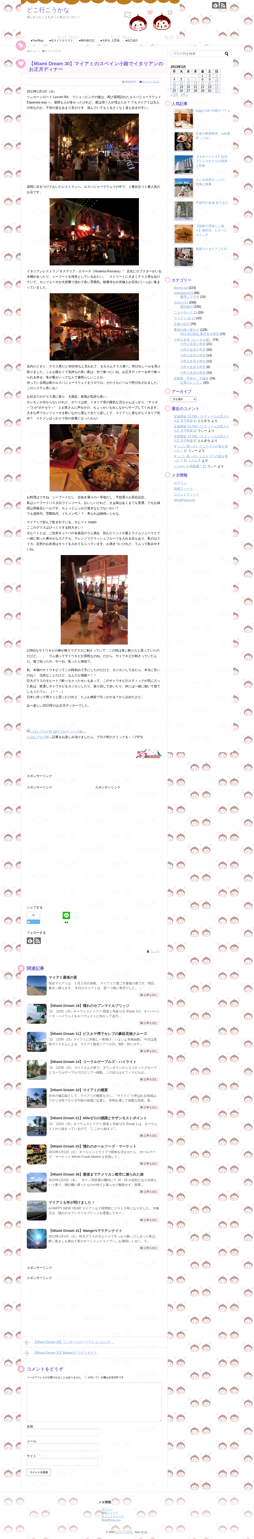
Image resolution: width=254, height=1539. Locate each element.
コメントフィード (186, 494)
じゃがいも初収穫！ (188, 466)
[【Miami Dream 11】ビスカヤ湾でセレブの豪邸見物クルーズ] (37, 1042)
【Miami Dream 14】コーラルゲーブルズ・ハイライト (93, 1062)
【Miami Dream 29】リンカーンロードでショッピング (73, 1342)
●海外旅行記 (86, 40)
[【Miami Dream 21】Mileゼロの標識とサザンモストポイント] (37, 1126)
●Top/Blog (37, 40)
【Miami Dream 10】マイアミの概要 (78, 1090)
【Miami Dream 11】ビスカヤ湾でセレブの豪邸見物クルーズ (100, 1034)
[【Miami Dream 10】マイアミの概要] (37, 1098)
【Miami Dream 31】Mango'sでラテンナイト (65, 1352)
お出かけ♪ (181, 302)
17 (216, 83)
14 (195, 83)
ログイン (180, 483)
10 (216, 79)
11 (174, 83)
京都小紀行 (182, 324)
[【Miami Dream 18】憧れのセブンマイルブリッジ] (37, 1014)
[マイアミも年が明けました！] (37, 1210)
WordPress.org (184, 500)
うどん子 (194, 460)
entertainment (183, 293)
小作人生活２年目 (193, 349)
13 (188, 83)
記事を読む (151, 994)
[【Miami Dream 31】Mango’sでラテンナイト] (37, 1239)
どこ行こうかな (48, 10)
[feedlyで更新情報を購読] (215, 5)
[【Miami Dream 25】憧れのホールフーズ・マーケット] (37, 1154)
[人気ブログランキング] (149, 759)
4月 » (184, 94)
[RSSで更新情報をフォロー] (223, 5)
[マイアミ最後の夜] (37, 985)
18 (174, 87)
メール (31, 1441)
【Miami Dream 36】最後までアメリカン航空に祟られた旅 (96, 1174)
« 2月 (174, 94)
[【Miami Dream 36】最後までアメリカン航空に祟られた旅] (37, 1182)
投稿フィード (183, 488)
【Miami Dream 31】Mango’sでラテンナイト (85, 1231)
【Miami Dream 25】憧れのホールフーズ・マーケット (93, 1146)
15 (202, 83)
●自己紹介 (131, 40)
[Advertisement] (56, 815)
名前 (30, 1426)
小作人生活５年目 (193, 367)
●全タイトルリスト (61, 40)
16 (209, 83)
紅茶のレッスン (191, 382)
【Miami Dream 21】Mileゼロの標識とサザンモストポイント (98, 1118)
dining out (181, 287)
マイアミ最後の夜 (63, 977)
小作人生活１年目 (193, 344)
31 (216, 91)
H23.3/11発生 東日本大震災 (199, 334)
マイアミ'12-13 (150, 81)
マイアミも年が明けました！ (72, 1202)
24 (216, 87)
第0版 (144, 1532)
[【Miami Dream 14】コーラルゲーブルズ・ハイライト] (37, 1070)
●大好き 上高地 (109, 40)
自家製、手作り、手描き (191, 378)
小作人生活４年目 (193, 361)
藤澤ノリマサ (189, 296)
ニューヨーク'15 (185, 312)
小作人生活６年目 (193, 372)
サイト (31, 1456)
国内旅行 (186, 306)
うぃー (155, 951)
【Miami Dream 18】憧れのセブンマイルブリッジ (89, 1006)
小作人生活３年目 (193, 355)
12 (181, 83)
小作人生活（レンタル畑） (193, 339)
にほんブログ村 (38, 737)
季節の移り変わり (186, 329)
